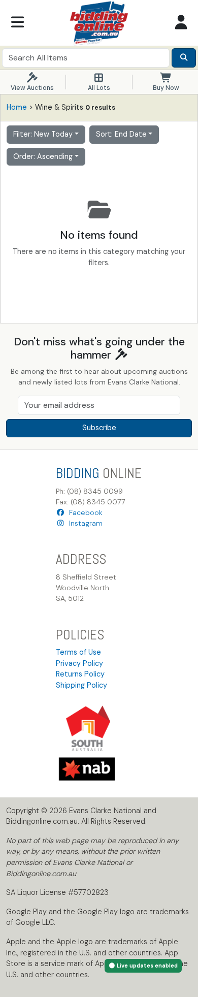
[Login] (180, 23)
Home (17, 107)
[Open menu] (17, 23)
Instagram (84, 523)
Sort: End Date (121, 134)
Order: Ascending (43, 156)
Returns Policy (80, 674)
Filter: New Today (43, 134)
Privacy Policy (79, 663)
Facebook (84, 512)
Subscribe (99, 427)
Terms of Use (78, 652)
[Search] (184, 58)
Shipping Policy (81, 685)
